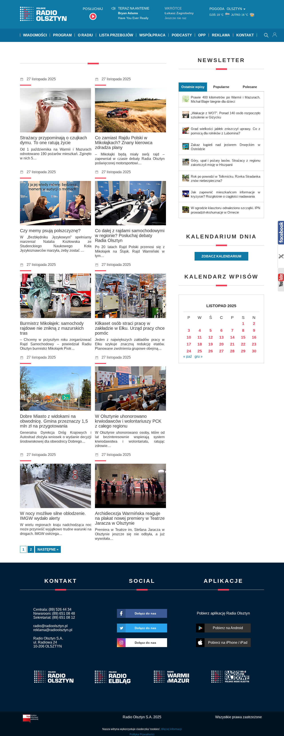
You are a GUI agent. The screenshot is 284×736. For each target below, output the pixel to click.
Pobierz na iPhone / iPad (227, 642)
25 (199, 351)
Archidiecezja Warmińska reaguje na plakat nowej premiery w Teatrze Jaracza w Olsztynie (130, 518)
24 (189, 351)
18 (199, 344)
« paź (187, 356)
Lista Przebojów (116, 35)
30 (254, 351)
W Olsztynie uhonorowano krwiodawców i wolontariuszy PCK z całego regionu (128, 421)
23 (254, 344)
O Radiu (85, 35)
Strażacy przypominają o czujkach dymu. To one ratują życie (53, 140)
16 (254, 337)
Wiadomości (35, 35)
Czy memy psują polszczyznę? (50, 230)
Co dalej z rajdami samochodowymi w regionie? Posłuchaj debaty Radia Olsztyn (129, 235)
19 (210, 344)
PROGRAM (62, 35)
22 (243, 344)
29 (243, 351)
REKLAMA (221, 35)
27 (221, 351)
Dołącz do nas (145, 613)
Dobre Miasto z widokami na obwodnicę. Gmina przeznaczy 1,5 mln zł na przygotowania (54, 421)
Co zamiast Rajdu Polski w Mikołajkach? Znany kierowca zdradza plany (123, 142)
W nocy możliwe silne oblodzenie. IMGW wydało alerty (53, 516)
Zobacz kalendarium (221, 256)
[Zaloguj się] (275, 35)
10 (189, 337)
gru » (199, 356)
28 (232, 351)
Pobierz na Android (228, 628)
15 (243, 337)
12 (210, 337)
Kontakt (245, 35)
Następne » (47, 549)
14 (232, 337)
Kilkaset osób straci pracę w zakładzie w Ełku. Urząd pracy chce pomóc (130, 328)
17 (189, 344)
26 (210, 351)
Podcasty (182, 35)
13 (221, 337)
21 (232, 344)
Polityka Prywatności (142, 734)
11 (199, 337)
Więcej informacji (171, 729)
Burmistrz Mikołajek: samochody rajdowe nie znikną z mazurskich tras (52, 328)
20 (221, 344)
